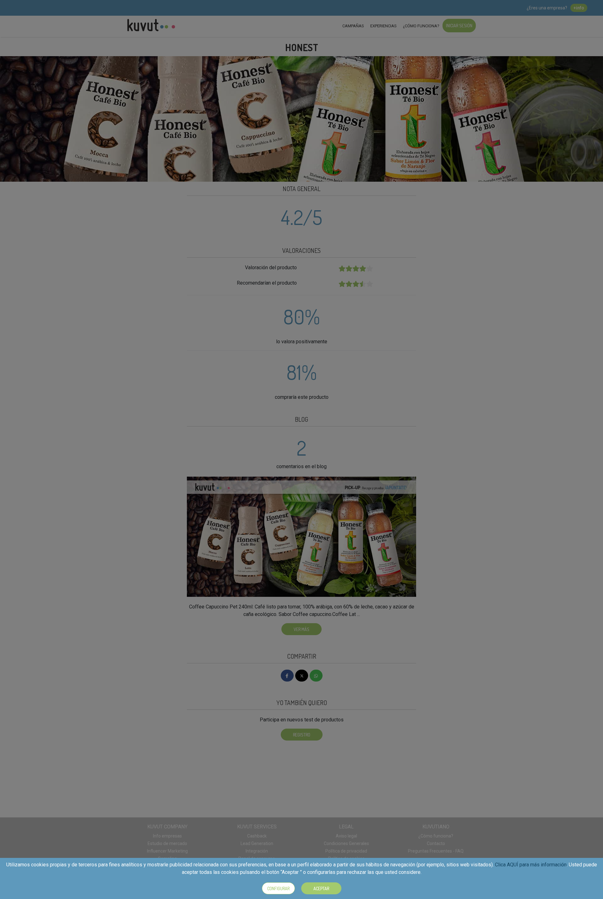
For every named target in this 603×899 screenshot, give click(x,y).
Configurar (278, 888)
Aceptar (321, 888)
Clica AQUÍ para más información (531, 865)
